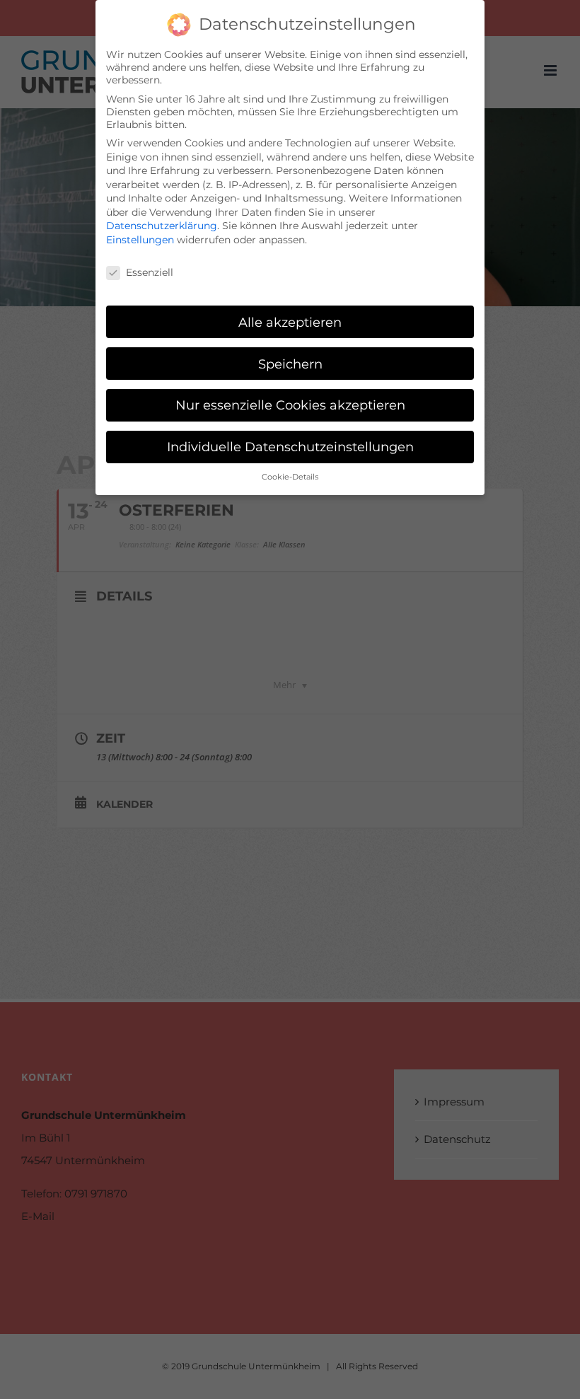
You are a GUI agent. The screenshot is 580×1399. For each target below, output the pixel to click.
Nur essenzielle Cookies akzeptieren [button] (290, 404)
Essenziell (149, 272)
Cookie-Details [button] (290, 477)
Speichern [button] (290, 363)
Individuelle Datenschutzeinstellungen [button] (290, 446)
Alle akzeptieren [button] (290, 322)
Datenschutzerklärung (161, 225)
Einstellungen (140, 239)
